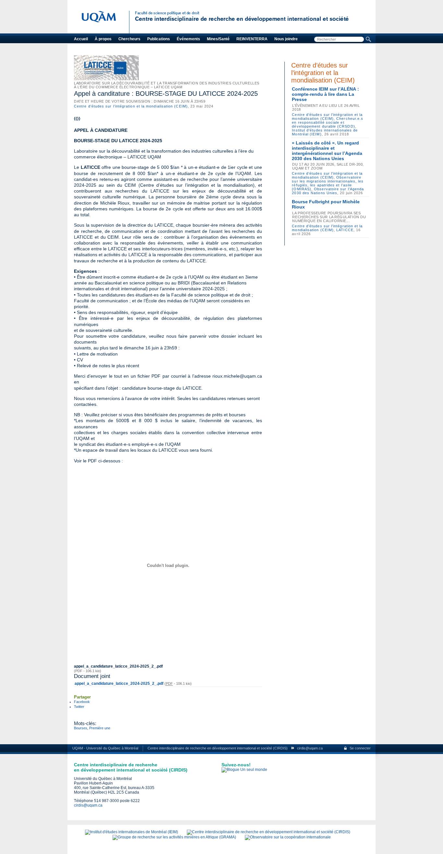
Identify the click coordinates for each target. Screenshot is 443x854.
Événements (188, 39)
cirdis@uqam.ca (310, 748)
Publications (158, 39)
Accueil (81, 39)
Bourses (80, 728)
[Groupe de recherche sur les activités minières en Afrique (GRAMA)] (174, 837)
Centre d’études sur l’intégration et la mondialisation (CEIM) (131, 106)
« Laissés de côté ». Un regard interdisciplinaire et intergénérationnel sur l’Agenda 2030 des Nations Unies (327, 150)
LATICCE (344, 230)
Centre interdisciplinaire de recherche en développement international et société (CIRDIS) (218, 748)
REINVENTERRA (252, 39)
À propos (103, 39)
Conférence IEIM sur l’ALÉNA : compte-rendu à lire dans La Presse (325, 94)
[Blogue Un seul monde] (244, 769)
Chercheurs (129, 39)
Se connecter (360, 748)
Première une (99, 728)
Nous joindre (286, 39)
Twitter (79, 707)
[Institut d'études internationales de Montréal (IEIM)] (131, 832)
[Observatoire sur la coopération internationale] (288, 837)
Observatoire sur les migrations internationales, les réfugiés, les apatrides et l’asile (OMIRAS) (328, 183)
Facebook (82, 702)
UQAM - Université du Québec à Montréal (105, 748)
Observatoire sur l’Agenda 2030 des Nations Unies (328, 191)
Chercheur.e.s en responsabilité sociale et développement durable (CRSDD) (327, 122)
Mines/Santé (218, 39)
